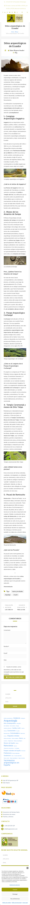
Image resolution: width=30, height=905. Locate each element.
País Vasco (23, 750)
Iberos (21, 738)
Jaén (24, 738)
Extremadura (15, 733)
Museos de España (9, 743)
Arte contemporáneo (10, 723)
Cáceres (5, 730)
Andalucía (16, 718)
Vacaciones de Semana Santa (11, 812)
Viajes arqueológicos (14, 758)
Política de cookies (6, 902)
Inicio (12, 32)
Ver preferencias (15, 899)
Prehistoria (8, 753)
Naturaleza (8, 745)
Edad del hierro (7, 733)
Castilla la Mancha (7, 728)
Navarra (15, 745)
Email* (5, 653)
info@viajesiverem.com (10, 829)
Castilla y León (16, 728)
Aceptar (15, 889)
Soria (13, 755)
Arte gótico (19, 723)
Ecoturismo (12, 731)
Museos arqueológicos (18, 740)
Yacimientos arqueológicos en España (11, 762)
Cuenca (22, 728)
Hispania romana (13, 736)
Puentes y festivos (8, 816)
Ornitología (16, 748)
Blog (16, 32)
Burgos (17, 725)
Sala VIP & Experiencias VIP (10, 780)
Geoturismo (22, 733)
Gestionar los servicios (15, 885)
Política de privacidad (17, 902)
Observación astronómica (9, 748)
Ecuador (16, 595)
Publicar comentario (15, 677)
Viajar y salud (6, 758)
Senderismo (7, 755)
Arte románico (13, 725)
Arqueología (7, 595)
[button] (27, 868)
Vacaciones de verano (9, 814)
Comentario (7, 630)
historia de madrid (7, 738)
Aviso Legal (25, 902)
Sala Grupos (6, 782)
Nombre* (6, 646)
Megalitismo (10, 740)
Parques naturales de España (12, 750)
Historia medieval (15, 738)
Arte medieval (6, 725)
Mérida (17, 743)
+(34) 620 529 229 (9, 825)
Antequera (23, 718)
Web (5, 660)
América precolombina (17, 591)
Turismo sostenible (17, 755)
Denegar (15, 894)
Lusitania (5, 740)
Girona (5, 736)
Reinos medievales (15, 753)
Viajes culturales (21, 758)
